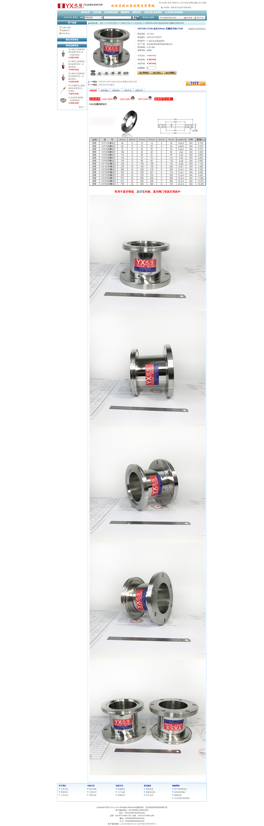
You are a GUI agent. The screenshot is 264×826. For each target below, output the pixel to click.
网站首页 (85, 12)
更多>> (82, 107)
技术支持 (149, 795)
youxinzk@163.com (129, 824)
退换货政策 (150, 792)
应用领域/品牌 (111, 12)
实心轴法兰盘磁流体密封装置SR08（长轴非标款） (76, 64)
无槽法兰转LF (126, 23)
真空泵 (141, 191)
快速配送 (121, 789)
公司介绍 (64, 789)
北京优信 (138, 23)
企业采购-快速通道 (174, 12)
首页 (101, 23)
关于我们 (62, 786)
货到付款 (93, 795)
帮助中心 (176, 3)
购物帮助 (125, 12)
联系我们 (64, 792)
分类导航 (97, 12)
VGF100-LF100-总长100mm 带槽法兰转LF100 (118, 82)
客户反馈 (185, 3)
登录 (169, 3)
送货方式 (119, 786)
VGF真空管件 (111, 23)
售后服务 (147, 786)
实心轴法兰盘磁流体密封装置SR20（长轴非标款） (76, 76)
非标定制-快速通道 (153, 12)
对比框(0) (66, 33)
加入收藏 (202, 3)
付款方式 (91, 786)
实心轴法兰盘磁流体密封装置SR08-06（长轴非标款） (76, 52)
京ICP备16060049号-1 (147, 824)
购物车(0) (66, 30)
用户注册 (162, 3)
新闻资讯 (136, 12)
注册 (64, 28)
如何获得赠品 (179, 792)
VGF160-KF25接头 (106, 85)
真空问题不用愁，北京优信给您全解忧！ (180, 7)
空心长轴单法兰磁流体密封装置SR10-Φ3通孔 (76, 88)
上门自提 (121, 792)
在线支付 (93, 792)
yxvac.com (114, 807)
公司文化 (64, 795)
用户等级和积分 (180, 789)
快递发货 (121, 795)
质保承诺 (149, 789)
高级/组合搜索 (148, 17)
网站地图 (193, 3)
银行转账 (93, 789)
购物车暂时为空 (169, 18)
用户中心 (200, 18)
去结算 (189, 18)
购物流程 (178, 795)
